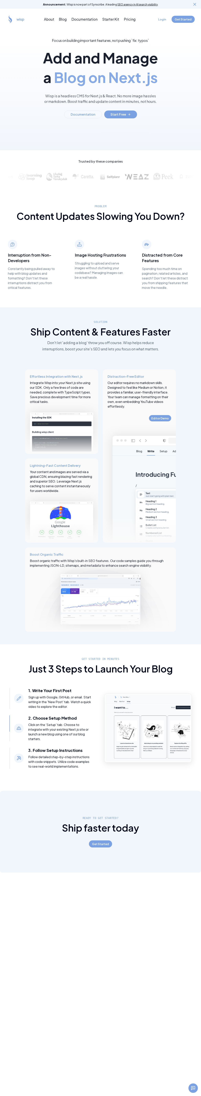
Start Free (118, 114)
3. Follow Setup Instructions (55, 750)
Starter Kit (110, 19)
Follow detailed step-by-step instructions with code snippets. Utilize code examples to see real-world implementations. (59, 761)
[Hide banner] (194, 4)
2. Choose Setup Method (52, 718)
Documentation (84, 19)
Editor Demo (160, 418)
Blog (63, 19)
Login (162, 19)
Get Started (183, 19)
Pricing (130, 19)
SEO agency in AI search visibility (137, 4)
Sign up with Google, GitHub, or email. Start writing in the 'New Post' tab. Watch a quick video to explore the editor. (59, 702)
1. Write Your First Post (49, 690)
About (49, 19)
